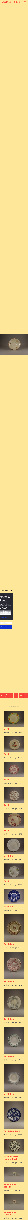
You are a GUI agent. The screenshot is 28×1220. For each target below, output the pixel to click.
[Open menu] (25, 1)
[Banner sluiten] (11, 590)
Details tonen (4, 617)
